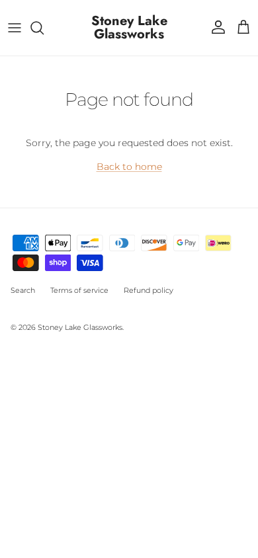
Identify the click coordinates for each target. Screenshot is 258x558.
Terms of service (79, 290)
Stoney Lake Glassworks (80, 327)
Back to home (129, 167)
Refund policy (148, 290)
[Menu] (14, 27)
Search (23, 290)
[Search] (43, 27)
